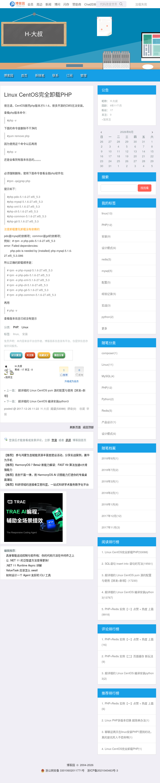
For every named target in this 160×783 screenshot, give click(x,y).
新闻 (48, 4)
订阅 (69, 75)
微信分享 (59, 355)
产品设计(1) (109, 422)
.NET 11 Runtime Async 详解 (24, 565)
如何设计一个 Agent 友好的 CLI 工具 (28, 575)
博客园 (8, 75)
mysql (107, 271)
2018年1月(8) (110, 504)
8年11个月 (116, 105)
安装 (25, 334)
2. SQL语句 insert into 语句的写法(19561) (127, 563)
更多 (104, 328)
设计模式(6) (109, 433)
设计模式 (109, 248)
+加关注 (8, 377)
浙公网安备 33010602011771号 (64, 770)
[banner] (15, 4)
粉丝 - (19, 369)
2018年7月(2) (110, 470)
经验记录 (109, 294)
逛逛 (68, 440)
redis (106, 259)
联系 (55, 75)
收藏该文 (44, 355)
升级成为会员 (72, 381)
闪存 (66, 4)
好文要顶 (16, 355)
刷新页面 (75, 427)
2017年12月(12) (112, 516)
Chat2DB (90, 4)
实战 (106, 305)
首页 (24, 75)
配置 (106, 282)
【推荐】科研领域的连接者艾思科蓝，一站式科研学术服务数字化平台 (46, 484)
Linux (25, 327)
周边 (39, 4)
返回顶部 (88, 427)
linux (16, 334)
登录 (54, 440)
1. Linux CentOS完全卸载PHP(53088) (125, 552)
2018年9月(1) (110, 458)
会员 (30, 4)
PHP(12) (107, 387)
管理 (83, 75)
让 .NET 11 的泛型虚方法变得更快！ (28, 560)
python (108, 317)
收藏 (82, 409)
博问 (57, 4)
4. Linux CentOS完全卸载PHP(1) (122, 749)
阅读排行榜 (110, 541)
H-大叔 (34, 33)
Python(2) (108, 399)
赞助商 (76, 4)
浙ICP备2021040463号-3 (102, 770)
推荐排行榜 (110, 692)
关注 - (29, 369)
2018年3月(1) (110, 481)
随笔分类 (109, 342)
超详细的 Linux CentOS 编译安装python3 (43, 401)
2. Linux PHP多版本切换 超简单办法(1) (125, 720)
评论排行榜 (110, 628)
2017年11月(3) (111, 527)
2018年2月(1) (110, 493)
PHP (15, 327)
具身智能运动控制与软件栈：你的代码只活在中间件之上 (40, 555)
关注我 (30, 355)
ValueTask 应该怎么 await (22, 570)
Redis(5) (107, 410)
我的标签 (109, 202)
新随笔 (39, 75)
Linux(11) (107, 364)
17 (111, 110)
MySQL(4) (108, 376)
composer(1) (109, 353)
